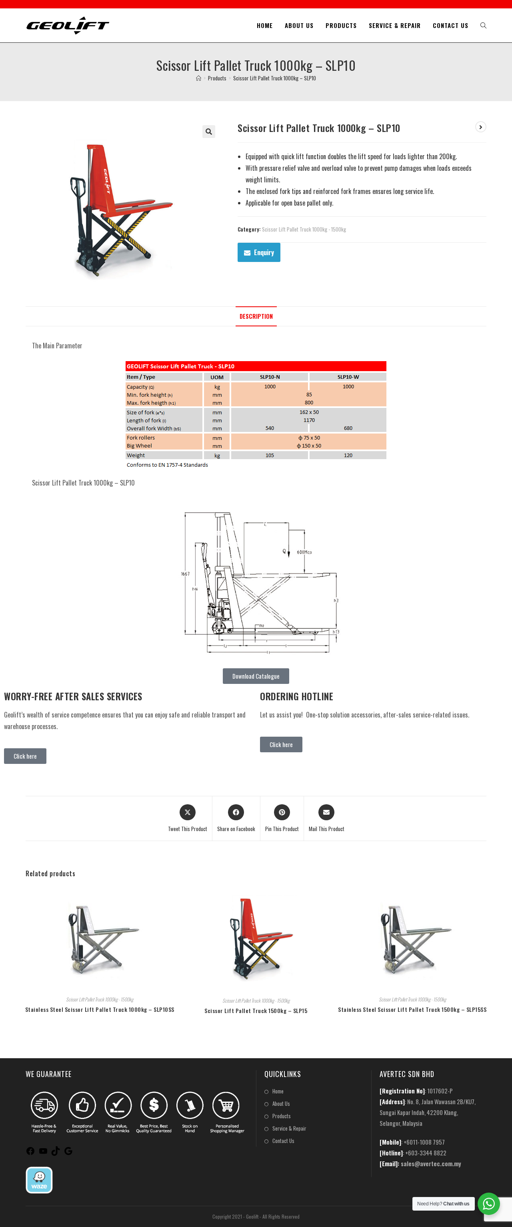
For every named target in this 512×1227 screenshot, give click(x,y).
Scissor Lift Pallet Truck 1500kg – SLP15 (255, 1010)
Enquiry (264, 252)
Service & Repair (289, 1128)
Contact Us (283, 1141)
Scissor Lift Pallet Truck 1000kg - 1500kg (304, 229)
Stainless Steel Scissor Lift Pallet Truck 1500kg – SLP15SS (412, 1009)
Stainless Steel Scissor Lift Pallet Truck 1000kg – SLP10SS (99, 1009)
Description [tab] (256, 316)
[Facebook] (30, 1153)
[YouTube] (43, 1153)
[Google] (68, 1153)
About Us (281, 1103)
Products (281, 1116)
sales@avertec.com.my (431, 1163)
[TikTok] (55, 1153)
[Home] (198, 78)
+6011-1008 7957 (424, 1141)
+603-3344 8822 (425, 1152)
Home (278, 1091)
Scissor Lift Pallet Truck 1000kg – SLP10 (274, 78)
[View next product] (480, 126)
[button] (208, 131)
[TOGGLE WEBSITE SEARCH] (483, 25)
